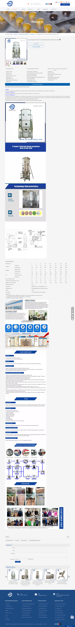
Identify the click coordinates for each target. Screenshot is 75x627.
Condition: (49, 71)
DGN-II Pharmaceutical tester (60, 603)
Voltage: (7, 81)
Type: (49, 78)
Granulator (17, 540)
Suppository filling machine (27, 608)
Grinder (7, 610)
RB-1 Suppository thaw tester (60, 615)
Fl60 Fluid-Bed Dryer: (30, 72)
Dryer (7, 617)
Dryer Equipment (24, 540)
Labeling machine (42, 612)
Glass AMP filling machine (26, 610)
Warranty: (7, 72)
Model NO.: (8, 71)
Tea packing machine (42, 608)
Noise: (49, 75)
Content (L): (8, 74)
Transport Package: (30, 77)
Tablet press (8, 603)
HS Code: (28, 78)
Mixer (7, 615)
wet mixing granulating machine (34, 540)
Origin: (7, 78)
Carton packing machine (43, 617)
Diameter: (49, 72)
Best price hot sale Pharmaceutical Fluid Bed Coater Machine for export (13, 582)
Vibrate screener (8, 612)
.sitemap (44, 624)
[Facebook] (46, 4)
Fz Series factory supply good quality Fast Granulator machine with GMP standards (62, 582)
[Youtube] (49, 4)
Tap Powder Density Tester (60, 619)
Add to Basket (35, 46)
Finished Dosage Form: (10, 80)
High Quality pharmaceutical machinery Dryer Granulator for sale (50, 582)
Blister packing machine (43, 606)
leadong (41, 624)
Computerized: (29, 81)
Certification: (50, 80)
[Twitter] (51, 4)
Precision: (28, 80)
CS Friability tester (58, 608)
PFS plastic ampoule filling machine (28, 603)
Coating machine (9, 606)
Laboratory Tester (59, 600)
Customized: (29, 71)
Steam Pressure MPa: (10, 75)
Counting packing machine (43, 603)
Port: (7, 68)
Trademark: (8, 77)
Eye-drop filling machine (26, 606)
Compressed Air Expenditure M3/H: (54, 74)
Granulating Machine (9, 540)
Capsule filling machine (10, 608)
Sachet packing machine (43, 610)
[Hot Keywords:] (68, 9)
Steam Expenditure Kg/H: (31, 74)
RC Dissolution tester (59, 610)
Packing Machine (42, 600)
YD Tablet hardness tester (59, 606)
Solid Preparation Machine (11, 600)
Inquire (35, 43)
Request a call (65, 4)
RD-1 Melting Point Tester (59, 617)
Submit (18, 561)
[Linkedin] (48, 4)
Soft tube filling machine (26, 612)
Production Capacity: (30, 68)
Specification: (50, 77)
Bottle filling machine (26, 615)
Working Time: (29, 75)
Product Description (37, 84)
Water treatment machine (26, 617)
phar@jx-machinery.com (37, 4)
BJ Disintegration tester (59, 612)
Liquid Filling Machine (27, 600)
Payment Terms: (50, 68)
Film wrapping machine (43, 615)
